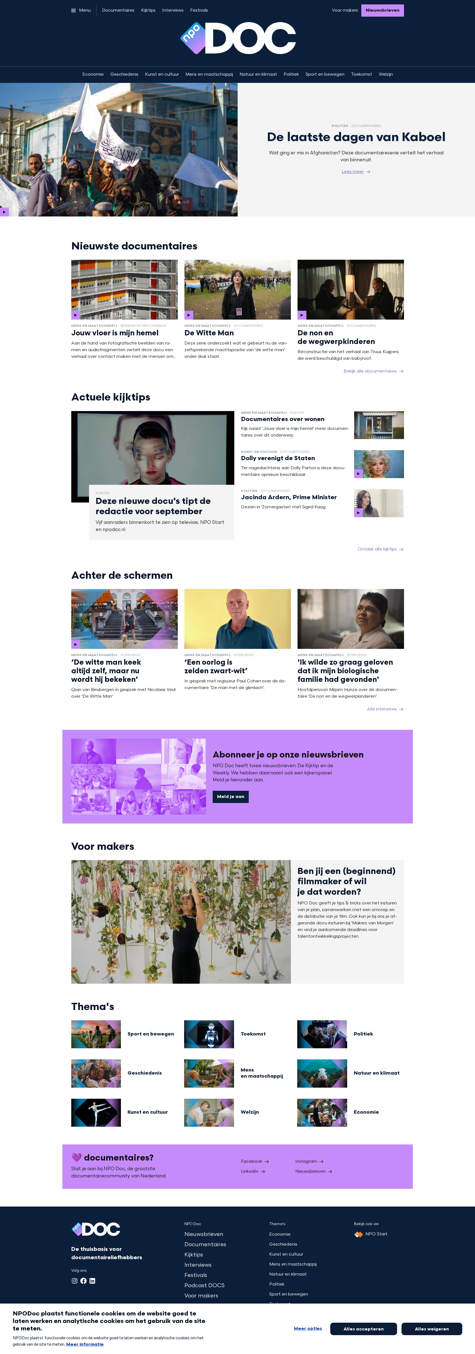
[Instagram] (74, 1280)
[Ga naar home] (95, 1230)
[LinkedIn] (92, 1280)
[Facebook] (83, 1280)
